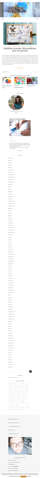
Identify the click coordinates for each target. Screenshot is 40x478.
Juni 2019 (10, 354)
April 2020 (10, 330)
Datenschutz (14, 148)
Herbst (26, 396)
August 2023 (10, 234)
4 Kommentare (35, 71)
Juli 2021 (9, 294)
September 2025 (11, 181)
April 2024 (10, 217)
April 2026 (10, 167)
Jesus (17, 400)
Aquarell (8, 46)
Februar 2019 (10, 364)
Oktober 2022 (10, 258)
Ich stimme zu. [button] (23, 476)
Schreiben (11, 409)
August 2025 (10, 184)
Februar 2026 (10, 169)
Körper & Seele (12, 402)
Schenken (28, 407)
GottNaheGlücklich (11, 464)
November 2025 (11, 177)
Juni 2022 (10, 268)
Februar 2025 (10, 196)
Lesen (27, 402)
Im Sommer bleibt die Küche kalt (14, 426)
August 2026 (10, 157)
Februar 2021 (10, 306)
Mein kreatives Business (14, 407)
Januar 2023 (10, 251)
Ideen (13, 398)
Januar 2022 (10, 280)
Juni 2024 (10, 213)
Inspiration (11, 400)
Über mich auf (13, 466)
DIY (20, 389)
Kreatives (22, 400)
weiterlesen (20, 68)
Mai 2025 (10, 189)
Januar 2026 (10, 172)
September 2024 (11, 205)
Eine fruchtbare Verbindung (13, 468)
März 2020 (10, 333)
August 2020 (10, 321)
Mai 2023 (10, 242)
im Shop (24, 398)
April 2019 (10, 359)
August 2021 (10, 292)
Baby (27, 383)
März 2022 (10, 275)
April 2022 (10, 273)
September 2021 (11, 290)
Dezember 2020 (11, 311)
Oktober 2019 (10, 345)
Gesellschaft (12, 396)
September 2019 (11, 347)
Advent (10, 383)
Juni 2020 (10, 326)
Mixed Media (31, 46)
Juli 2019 (9, 352)
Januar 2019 (10, 366)
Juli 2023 (9, 237)
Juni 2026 (10, 162)
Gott (22, 396)
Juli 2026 (9, 160)
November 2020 (11, 314)
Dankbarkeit (11, 389)
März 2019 (10, 362)
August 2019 (10, 350)
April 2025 (10, 191)
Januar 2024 (10, 225)
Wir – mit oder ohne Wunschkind (14, 462)
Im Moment (25, 46)
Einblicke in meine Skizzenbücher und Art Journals (20, 49)
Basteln (16, 385)
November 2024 (11, 203)
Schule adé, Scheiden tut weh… (13, 422)
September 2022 (11, 261)
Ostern (22, 407)
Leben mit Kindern (20, 402)
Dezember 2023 (11, 227)
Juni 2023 (10, 239)
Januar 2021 (10, 309)
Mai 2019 (10, 357)
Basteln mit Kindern (24, 385)
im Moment (18, 398)
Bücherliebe (20, 387)
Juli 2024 (9, 210)
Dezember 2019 (11, 340)
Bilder (18, 46)
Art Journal (14, 46)
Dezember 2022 (11, 254)
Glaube (18, 396)
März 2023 (10, 246)
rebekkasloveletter (5, 71)
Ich (21, 46)
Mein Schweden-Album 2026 (13, 419)
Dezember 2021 (11, 282)
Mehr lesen (28, 476)
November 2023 (11, 230)
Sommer (16, 409)
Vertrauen (22, 409)
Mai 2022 (10, 270)
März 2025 (10, 193)
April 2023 (10, 244)
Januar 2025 (10, 198)
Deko (17, 389)
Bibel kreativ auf (13, 470)
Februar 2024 (10, 222)
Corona (26, 387)
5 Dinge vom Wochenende (13, 433)
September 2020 (11, 318)
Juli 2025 (9, 186)
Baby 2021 (11, 385)
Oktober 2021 (10, 287)
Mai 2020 (10, 328)
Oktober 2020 (10, 316)
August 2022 (10, 263)
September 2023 (11, 232)
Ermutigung (25, 389)
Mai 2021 (10, 299)
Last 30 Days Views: (12, 377)
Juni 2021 (10, 297)
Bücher (15, 387)
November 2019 (11, 342)
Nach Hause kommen (12, 460)
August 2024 (10, 208)
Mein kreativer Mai (31, 85)
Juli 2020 (9, 323)
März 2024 (10, 220)
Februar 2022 (10, 278)
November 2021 (11, 285)
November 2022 (11, 256)
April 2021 (10, 302)
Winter (27, 409)
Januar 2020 (10, 338)
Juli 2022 (9, 266)
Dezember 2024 (11, 201)
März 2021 (10, 304)
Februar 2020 (10, 335)
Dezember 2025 (11, 174)
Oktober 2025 (10, 179)
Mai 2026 (10, 165)
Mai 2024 (10, 215)
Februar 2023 (10, 249)
